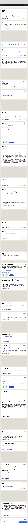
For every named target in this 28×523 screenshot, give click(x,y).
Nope (5, 512)
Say (2, 66)
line (15, 284)
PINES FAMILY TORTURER (8, 271)
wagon (10, 281)
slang (4, 233)
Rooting (3, 83)
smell (4, 84)
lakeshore (6, 515)
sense (19, 370)
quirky (15, 446)
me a (4, 225)
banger (10, 205)
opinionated (8, 86)
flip (17, 379)
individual (5, 370)
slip (13, 52)
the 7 (24, 317)
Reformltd (6, 309)
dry (7, 195)
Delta (2, 433)
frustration (9, 125)
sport (13, 469)
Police (2, 521)
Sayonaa (4, 207)
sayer (5, 45)
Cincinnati (4, 473)
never (5, 203)
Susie (3, 52)
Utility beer (3, 515)
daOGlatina (4, 238)
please (8, 183)
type (9, 51)
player (5, 466)
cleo (3, 97)
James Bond (6, 486)
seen (13, 15)
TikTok (7, 270)
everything (12, 336)
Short (2, 24)
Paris (12, 436)
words (6, 148)
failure (23, 399)
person (7, 25)
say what (9, 44)
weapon (7, 379)
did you (5, 257)
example (12, 233)
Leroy (3, 317)
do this (4, 148)
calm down (18, 371)
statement (9, 315)
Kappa (21, 397)
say (2, 18)
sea (6, 84)
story (5, 225)
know (8, 338)
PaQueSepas (4, 138)
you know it (5, 236)
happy (10, 350)
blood (9, 257)
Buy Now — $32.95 (11, 142)
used (5, 233)
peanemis (9, 447)
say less (5, 44)
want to (6, 95)
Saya (18, 44)
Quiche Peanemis (3, 449)
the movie (12, 447)
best (8, 193)
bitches (24, 15)
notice (6, 257)
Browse (7, 6)
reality (20, 348)
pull (4, 486)
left (23, 476)
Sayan (13, 44)
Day (12, 285)
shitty (3, 484)
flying (14, 379)
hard (7, 434)
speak (3, 93)
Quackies (4, 185)
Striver (2, 416)
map (2, 336)
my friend (11, 95)
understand (4, 315)
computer (11, 114)
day (24, 151)
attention (12, 255)
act (21, 114)
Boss (3, 18)
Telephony (4, 55)
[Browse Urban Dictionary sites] (3, 5)
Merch (25, 28)
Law (7, 305)
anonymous (4, 227)
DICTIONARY (21, 155)
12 (2, 347)
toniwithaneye (6, 352)
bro (10, 270)
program (18, 116)
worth (8, 63)
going (7, 371)
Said (14, 267)
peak (20, 446)
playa (4, 15)
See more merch (16, 142)
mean (15, 51)
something (12, 183)
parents (17, 61)
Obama (6, 413)
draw (10, 255)
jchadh (4, 28)
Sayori (2, 44)
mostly (6, 336)
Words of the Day (3, 6)
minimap (3, 341)
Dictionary (21, 151)
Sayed (2, 45)
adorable (17, 194)
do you (7, 338)
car (4, 484)
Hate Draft (3, 478)
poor (3, 434)
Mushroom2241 (7, 449)
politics (17, 406)
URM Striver (5, 416)
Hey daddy (4, 183)
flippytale (4, 119)
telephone (6, 52)
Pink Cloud (3, 352)
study (2, 405)
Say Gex (16, 44)
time (23, 266)
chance (4, 86)
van (12, 281)
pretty (8, 350)
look (11, 129)
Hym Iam (4, 164)
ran (22, 61)
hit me (5, 381)
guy (13, 154)
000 (18, 436)
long (9, 370)
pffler (5, 478)
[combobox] (15, 5)
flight (10, 436)
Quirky (3, 445)
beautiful (15, 191)
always (4, 95)
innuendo (7, 181)
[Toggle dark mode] (26, 5)
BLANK (22, 152)
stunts (9, 486)
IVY (16, 409)
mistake (23, 305)
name (11, 116)
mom (4, 381)
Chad (8, 472)
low (20, 267)
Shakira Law (3, 309)
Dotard (2, 373)
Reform (11, 305)
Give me (4, 447)
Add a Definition (21, 6)
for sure (5, 235)
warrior (20, 284)
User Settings (25, 6)
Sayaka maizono (22, 44)
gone (22, 398)
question (21, 24)
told (7, 317)
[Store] (25, 5)
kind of (17, 281)
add (12, 125)
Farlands (9, 270)
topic (7, 315)
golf (10, 506)
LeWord (5, 341)
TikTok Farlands (3, 271)
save (22, 116)
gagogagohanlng (5, 66)
